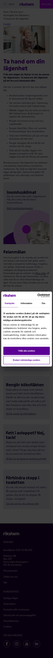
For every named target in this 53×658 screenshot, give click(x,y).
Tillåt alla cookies (26, 351)
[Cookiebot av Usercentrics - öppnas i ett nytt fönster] (38, 295)
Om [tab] (43, 303)
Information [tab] (26, 303)
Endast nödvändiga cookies (26, 360)
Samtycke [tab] (9, 303)
